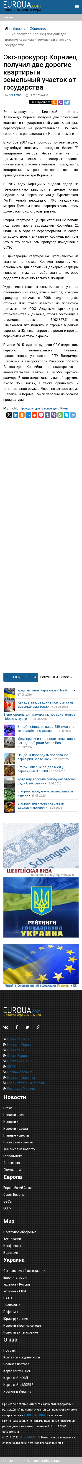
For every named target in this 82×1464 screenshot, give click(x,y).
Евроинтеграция (15, 1277)
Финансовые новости (19, 1149)
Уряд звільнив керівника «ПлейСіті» (45, 690)
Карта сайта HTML (17, 1371)
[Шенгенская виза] (41, 850)
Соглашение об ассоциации (24, 1271)
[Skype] (66, 415)
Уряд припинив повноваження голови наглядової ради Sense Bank (47, 741)
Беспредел (50, 408)
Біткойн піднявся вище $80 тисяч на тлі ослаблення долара (46, 729)
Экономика (11, 1305)
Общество (38, 29)
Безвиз (8, 17)
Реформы (10, 1312)
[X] (9, 415)
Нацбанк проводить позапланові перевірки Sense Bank (43, 757)
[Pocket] (41, 415)
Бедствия (10, 1252)
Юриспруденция (15, 1319)
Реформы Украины (21, 1089)
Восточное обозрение (19, 1232)
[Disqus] (41, 475)
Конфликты (12, 1246)
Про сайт (10, 1350)
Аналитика (11, 1163)
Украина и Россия (16, 1284)
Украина (19, 29)
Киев (64, 408)
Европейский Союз (17, 1188)
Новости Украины (20, 1078)
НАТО (7, 1298)
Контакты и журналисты (21, 1357)
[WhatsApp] (60, 415)
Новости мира (17, 1039)
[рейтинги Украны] (41, 907)
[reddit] (34, 415)
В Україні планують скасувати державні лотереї (41, 805)
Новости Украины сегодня (23, 1325)
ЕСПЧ (7, 1208)
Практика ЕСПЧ (19, 1061)
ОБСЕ (10, 1067)
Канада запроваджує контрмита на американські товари (46, 704)
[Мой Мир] (28, 415)
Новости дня (12, 1122)
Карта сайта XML (16, 1378)
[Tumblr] (47, 415)
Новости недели (15, 1128)
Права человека (19, 1072)
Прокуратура (30, 408)
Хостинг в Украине (17, 1391)
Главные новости (16, 1135)
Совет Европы (17, 1056)
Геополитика (13, 1156)
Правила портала (16, 1364)
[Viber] (60, 102)
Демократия (13, 1170)
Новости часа (13, 1115)
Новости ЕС (16, 1050)
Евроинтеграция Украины (26, 1083)
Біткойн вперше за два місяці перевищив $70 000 (41, 769)
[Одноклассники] (54, 102)
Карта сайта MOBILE (18, 1385)
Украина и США (14, 1291)
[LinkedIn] (15, 415)
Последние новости (18, 1142)
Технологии (12, 1239)
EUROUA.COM (34, 1415)
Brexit (7, 1108)
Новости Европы (19, 1045)
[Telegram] (67, 102)
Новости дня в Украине (20, 1332)
